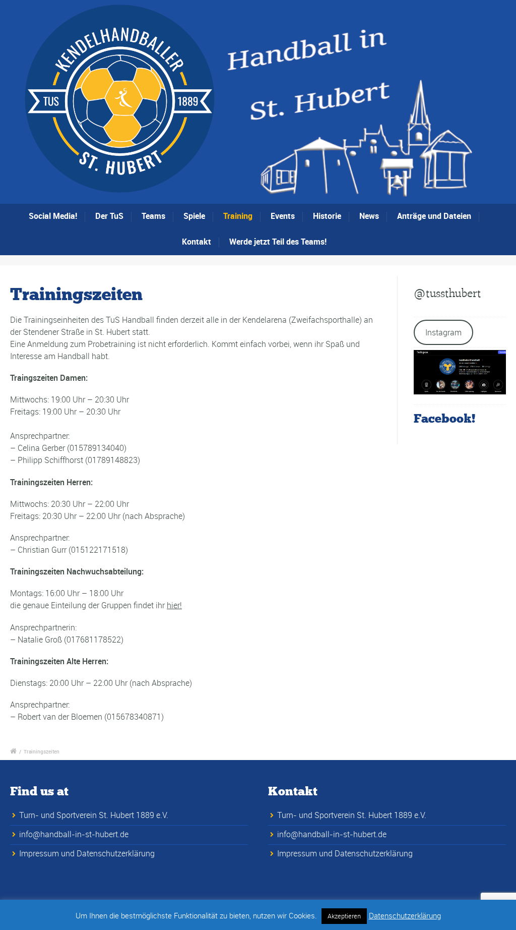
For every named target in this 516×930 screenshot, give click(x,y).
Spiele (194, 215)
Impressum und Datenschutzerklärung (87, 853)
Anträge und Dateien (434, 215)
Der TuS (109, 215)
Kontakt (196, 241)
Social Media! (53, 215)
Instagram (443, 332)
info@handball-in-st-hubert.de (73, 834)
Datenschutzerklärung (405, 915)
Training (237, 215)
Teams (153, 215)
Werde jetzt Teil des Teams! (278, 241)
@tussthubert (447, 293)
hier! (174, 605)
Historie (327, 215)
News (369, 215)
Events (283, 215)
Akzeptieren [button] (344, 915)
